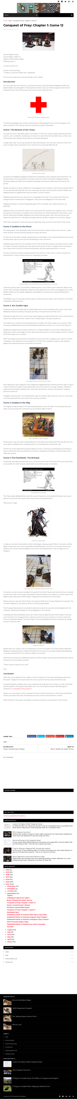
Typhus (10, 895)
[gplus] (69, 1)
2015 (7, 882)
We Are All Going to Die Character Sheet (26, 840)
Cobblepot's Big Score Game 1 (18, 898)
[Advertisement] (15, 978)
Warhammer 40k (11, 958)
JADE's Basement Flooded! (22, 1008)
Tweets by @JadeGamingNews (14, 816)
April (9, 939)
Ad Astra (10, 927)
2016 (8, 879)
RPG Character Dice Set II (21, 832)
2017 (8, 877)
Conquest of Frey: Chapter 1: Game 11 (21, 910)
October (10, 891)
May (9, 937)
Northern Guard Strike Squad (18, 907)
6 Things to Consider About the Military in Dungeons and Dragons (35, 1078)
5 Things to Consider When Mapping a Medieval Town (31, 1086)
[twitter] (65, 1)
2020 (8, 870)
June (9, 934)
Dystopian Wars (13, 912)
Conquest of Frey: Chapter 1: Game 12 (21, 903)
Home (5, 20)
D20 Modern (9, 1040)
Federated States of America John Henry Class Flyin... (27, 915)
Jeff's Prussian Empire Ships (17, 922)
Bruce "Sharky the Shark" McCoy (19, 900)
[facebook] (62, 1)
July (9, 932)
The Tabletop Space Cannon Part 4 (24, 1016)
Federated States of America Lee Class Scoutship (26, 924)
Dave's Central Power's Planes (18, 905)
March (9, 942)
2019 (8, 872)
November (11, 889)
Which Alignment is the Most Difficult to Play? (28, 857)
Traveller (9, 962)
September (11, 893)
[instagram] (58, 1)
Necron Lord (16, 1025)
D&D (10, 20)
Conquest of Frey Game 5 (21, 689)
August (10, 930)
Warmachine (9, 1054)
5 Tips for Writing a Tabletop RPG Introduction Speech (31, 848)
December (11, 886)
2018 (8, 875)
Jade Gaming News (20, 1096)
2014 (8, 884)
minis (7, 952)
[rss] (73, 1)
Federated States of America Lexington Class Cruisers (28, 919)
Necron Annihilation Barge (21, 1000)
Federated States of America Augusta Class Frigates (27, 917)
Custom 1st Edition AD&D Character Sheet (27, 824)
